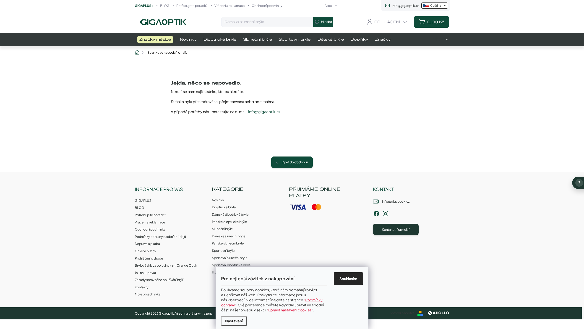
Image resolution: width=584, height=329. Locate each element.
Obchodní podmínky (267, 5)
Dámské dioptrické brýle (230, 214)
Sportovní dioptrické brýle (231, 265)
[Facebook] (376, 212)
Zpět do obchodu (295, 162)
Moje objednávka (148, 294)
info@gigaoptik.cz (264, 111)
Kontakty (142, 287)
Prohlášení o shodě (149, 258)
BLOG (164, 5)
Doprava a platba (147, 243)
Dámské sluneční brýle (228, 236)
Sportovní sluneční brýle (230, 258)
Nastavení (234, 320)
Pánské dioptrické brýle (229, 222)
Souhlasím (348, 278)
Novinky (218, 200)
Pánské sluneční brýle (228, 243)
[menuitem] (155, 39)
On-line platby (145, 251)
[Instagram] (385, 212)
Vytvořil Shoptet (402, 313)
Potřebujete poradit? (192, 5)
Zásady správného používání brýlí (159, 280)
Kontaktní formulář (396, 229)
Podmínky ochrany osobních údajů (160, 236)
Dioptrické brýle (224, 207)
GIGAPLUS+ (144, 5)
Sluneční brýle (222, 229)
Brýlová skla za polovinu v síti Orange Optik (166, 265)
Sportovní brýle (223, 250)
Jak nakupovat (145, 273)
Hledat (326, 22)
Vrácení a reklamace (229, 5)
